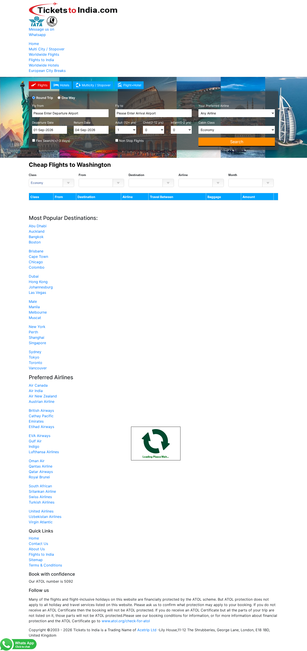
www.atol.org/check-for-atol (126, 621)
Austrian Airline (41, 401)
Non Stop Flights (131, 141)
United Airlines (41, 511)
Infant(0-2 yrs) (181, 122)
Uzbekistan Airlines (45, 516)
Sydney (35, 352)
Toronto (35, 362)
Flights (42, 85)
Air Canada (38, 385)
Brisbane (36, 251)
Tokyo (34, 357)
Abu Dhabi (38, 226)
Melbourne (38, 312)
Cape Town (38, 256)
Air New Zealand (43, 396)
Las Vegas (37, 292)
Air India (36, 390)
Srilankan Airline (42, 491)
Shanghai (36, 337)
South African (40, 486)
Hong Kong (38, 281)
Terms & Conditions (45, 565)
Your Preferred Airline (213, 105)
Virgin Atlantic (41, 522)
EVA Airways (39, 435)
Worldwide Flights (44, 54)
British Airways (41, 410)
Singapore (37, 343)
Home (34, 43)
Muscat (35, 317)
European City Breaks (47, 70)
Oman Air (36, 461)
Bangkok (36, 236)
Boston (35, 242)
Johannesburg (41, 287)
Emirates (36, 421)
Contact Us (38, 543)
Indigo (34, 446)
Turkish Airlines (41, 502)
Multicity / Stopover (96, 85)
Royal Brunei (39, 477)
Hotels (64, 85)
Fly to (119, 105)
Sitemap (36, 559)
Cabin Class (206, 122)
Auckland (36, 231)
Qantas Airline (40, 466)
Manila (34, 307)
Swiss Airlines (40, 497)
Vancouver (38, 368)
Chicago (36, 262)
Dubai (34, 276)
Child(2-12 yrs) (153, 122)
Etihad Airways (41, 426)
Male (33, 301)
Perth (33, 332)
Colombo (36, 267)
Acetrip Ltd (146, 630)
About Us (37, 549)
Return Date (82, 122)
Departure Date (43, 122)
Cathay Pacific (41, 416)
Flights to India (41, 60)
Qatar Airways (41, 471)
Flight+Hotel (132, 85)
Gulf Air (35, 441)
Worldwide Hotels (44, 65)
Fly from (38, 105)
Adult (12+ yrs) (125, 122)
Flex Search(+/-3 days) (52, 141)
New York (37, 326)
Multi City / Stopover (47, 49)
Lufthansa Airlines (44, 452)
